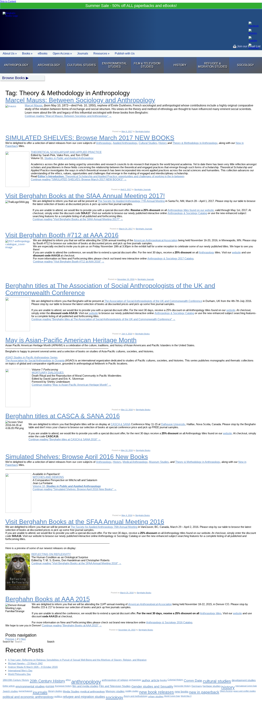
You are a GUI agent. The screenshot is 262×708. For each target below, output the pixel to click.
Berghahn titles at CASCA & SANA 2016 (62, 416)
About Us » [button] (10, 53)
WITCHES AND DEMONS (48, 477)
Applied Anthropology (125, 142)
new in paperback (204, 692)
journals (40, 692)
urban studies (155, 696)
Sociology (245, 65)
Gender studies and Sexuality (152, 686)
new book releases (156, 692)
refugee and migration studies (84, 697)
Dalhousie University (173, 424)
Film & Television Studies (147, 65)
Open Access (226, 691)
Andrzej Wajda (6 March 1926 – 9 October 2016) (33, 667)
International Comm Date (246, 686)
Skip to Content (8, 1)
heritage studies (212, 686)
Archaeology (49, 65)
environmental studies (30, 686)
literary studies (55, 691)
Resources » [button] (101, 53)
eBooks (42, 53)
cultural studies (217, 681)
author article (150, 680)
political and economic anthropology (28, 697)
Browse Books (13, 78)
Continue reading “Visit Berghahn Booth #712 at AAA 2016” (68, 261)
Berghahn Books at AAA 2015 (47, 599)
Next (23, 639)
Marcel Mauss (33, 105)
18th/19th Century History (16, 680)
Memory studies (115, 691)
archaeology (135, 680)
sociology (114, 697)
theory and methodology (135, 696)
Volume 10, (67, 486)
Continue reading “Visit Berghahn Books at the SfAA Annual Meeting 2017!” (78, 219)
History (180, 65)
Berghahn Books (142, 334)
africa (68, 680)
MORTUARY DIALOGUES (48, 372)
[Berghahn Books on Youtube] (254, 39)
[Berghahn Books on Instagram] (254, 46)
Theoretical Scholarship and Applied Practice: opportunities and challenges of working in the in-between (124, 176)
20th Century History (47, 681)
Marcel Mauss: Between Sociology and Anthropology (80, 100)
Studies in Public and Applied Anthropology (69, 158)
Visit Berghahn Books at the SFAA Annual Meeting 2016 (84, 521)
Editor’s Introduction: (51, 176)
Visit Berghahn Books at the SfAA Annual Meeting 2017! (85, 195)
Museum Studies (159, 461)
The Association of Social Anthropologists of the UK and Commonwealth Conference (153, 300)
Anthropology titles (210, 613)
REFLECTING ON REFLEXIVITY (51, 554)
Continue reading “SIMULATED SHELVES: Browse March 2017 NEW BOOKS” (79, 179)
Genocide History (182, 686)
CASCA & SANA (120, 424)
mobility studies (131, 691)
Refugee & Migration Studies (212, 65)
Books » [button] (27, 53)
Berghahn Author (142, 131)
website (236, 252)
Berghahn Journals (142, 189)
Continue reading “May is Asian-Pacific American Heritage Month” (71, 384)
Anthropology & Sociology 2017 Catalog (170, 258)
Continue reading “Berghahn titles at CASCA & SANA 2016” (65, 439)
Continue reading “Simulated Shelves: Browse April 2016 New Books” (75, 489)
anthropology (86, 682)
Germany (196, 686)
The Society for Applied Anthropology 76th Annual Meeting (104, 526)
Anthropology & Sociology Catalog (187, 213)
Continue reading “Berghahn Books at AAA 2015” (72, 625)
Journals (82, 53)
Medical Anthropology (135, 461)
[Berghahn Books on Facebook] (254, 24)
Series (31, 357)
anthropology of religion (115, 680)
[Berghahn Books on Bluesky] (254, 31)
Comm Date (193, 680)
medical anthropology (92, 691)
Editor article (9, 686)
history (228, 687)
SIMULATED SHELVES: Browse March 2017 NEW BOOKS (89, 137)
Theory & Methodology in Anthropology (195, 142)
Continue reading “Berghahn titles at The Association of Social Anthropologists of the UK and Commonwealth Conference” (103, 319)
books (163, 680)
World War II (186, 696)
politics (58, 696)
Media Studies (71, 691)
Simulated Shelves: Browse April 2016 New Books (76, 456)
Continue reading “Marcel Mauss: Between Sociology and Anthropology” (68, 115)
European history (63, 686)
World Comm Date (172, 696)
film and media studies (85, 686)
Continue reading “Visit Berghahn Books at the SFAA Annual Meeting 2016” (76, 563)
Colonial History (175, 680)
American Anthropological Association (156, 240)
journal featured (25, 691)
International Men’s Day (20, 670)
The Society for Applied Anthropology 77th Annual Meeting (131, 200)
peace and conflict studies (244, 691)
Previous (9, 639)
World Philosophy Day (19, 674)
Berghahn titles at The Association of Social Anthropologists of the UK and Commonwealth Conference (110, 289)
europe (49, 686)
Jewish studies (10, 691)
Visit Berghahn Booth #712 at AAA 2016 (62, 235)
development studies (244, 680)
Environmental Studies (114, 65)
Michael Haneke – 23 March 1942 (25, 663)
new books (181, 691)
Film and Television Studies (115, 686)
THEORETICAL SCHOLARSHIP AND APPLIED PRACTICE (66, 152)
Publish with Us (125, 53)
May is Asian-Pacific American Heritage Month (71, 340)
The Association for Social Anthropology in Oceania (35, 360)
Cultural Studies (81, 65)
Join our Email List (248, 46)
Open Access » (62, 53)
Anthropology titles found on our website (191, 210)
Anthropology (16, 65)
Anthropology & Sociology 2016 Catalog (169, 622)
